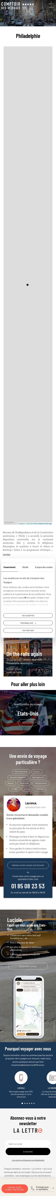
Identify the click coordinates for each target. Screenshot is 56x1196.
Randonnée (24, 783)
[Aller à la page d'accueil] (10, 5)
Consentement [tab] (9, 567)
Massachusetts (41, 783)
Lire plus (6, 554)
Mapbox (22, 523)
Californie (40, 789)
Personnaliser (26, 623)
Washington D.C (38, 777)
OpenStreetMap (32, 523)
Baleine (11, 783)
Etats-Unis (28, 709)
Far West (14, 789)
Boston (37, 771)
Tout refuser (28, 630)
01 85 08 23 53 (28, 886)
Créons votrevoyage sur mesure (14, 1188)
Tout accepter (28, 616)
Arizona (27, 789)
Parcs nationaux (21, 771)
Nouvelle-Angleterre (18, 777)
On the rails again (24, 653)
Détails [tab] (25, 567)
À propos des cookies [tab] (44, 567)
